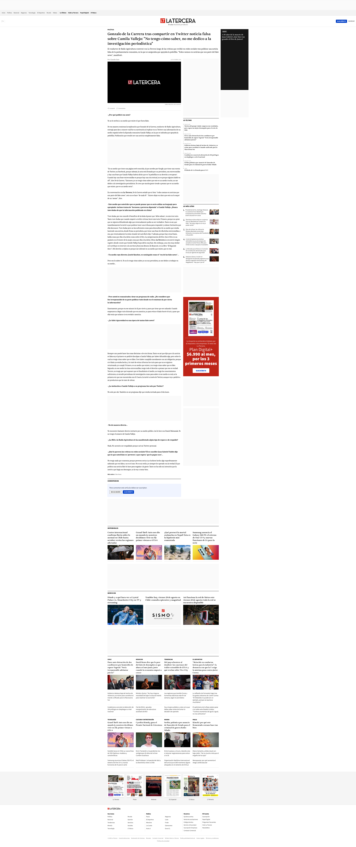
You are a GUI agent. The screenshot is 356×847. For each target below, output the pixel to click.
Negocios (24, 13)
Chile (109, 659)
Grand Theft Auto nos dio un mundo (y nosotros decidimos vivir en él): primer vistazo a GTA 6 (148, 536)
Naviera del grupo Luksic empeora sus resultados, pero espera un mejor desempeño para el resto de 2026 (201, 128)
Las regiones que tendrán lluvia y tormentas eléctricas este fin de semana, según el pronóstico (175, 695)
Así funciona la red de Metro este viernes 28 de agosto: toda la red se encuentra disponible (199, 600)
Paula (195, 720)
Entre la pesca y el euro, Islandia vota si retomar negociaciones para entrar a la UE (177, 753)
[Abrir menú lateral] (3, 21)
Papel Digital (84, 13)
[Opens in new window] (153, 797)
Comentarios (121, 108)
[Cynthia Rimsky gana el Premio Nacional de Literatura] (149, 739)
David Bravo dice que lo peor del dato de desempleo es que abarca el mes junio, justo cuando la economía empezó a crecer (148, 667)
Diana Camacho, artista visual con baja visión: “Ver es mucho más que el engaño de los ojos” (206, 753)
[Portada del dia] (201, 335)
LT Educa (93, 13)
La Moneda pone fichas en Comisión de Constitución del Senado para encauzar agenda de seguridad (197, 251)
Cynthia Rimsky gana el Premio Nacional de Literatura (149, 724)
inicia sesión (116, 492)
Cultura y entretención (145, 720)
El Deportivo (41, 13)
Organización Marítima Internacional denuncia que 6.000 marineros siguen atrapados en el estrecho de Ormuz (177, 762)
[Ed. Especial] (172, 797)
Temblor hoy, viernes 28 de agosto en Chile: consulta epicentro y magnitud (163, 598)
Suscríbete (129, 492)
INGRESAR (351, 21)
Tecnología (32, 13)
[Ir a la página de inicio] (178, 21)
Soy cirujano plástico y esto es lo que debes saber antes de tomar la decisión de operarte (177, 709)
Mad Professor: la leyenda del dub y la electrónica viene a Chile (148, 761)
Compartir (112, 108)
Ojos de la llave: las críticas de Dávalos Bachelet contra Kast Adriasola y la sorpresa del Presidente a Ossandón (197, 232)
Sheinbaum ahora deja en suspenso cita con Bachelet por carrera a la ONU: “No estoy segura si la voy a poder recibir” (197, 222)
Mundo (49, 13)
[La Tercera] (116, 797)
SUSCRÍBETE (201, 370)
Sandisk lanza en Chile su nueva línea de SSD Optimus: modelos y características (121, 753)
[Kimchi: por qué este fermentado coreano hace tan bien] (206, 739)
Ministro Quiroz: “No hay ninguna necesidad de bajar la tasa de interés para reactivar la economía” (148, 695)
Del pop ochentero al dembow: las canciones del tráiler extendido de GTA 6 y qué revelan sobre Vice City (176, 666)
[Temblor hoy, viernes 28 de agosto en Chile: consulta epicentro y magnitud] (163, 615)
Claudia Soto (114, 59)
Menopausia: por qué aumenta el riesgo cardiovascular (204, 761)
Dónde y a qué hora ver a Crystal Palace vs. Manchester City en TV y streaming (124, 600)
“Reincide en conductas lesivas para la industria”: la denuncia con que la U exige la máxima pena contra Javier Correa (205, 667)
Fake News (118, 474)
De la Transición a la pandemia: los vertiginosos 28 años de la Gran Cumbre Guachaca (148, 753)
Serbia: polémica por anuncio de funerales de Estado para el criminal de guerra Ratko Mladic (200, 163)
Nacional (16, 13)
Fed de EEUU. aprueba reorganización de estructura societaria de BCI (146, 709)
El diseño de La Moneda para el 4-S (196, 170)
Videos (55, 13)
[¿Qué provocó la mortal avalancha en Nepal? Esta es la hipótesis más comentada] (177, 552)
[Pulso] (134, 797)
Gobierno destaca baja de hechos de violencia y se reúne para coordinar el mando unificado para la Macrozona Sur (201, 147)
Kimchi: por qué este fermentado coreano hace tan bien (205, 725)
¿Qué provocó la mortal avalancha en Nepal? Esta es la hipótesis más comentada (177, 536)
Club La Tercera (73, 13)
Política (9, 13)
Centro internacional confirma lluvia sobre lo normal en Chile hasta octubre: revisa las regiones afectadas (121, 538)
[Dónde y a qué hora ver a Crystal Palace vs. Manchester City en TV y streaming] (125, 615)
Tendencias (168, 659)
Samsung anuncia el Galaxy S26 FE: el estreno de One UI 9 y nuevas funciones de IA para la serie (204, 538)
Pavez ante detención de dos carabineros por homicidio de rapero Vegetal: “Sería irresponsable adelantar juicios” (201, 138)
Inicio (3, 13)
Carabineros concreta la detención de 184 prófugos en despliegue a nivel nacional (201, 156)
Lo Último (63, 13)
